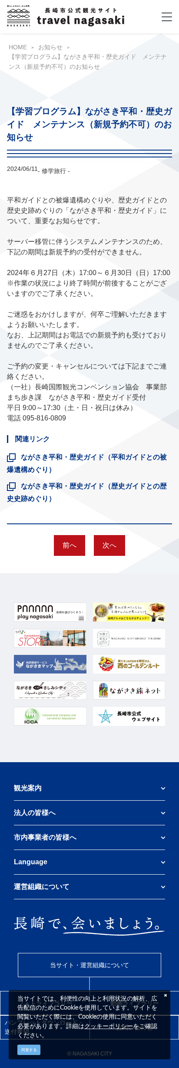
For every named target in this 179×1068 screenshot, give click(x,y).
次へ (109, 545)
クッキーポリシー (108, 1026)
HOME (18, 47)
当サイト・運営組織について (89, 965)
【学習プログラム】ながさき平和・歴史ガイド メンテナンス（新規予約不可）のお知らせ (88, 61)
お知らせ (50, 47)
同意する (29, 1050)
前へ (69, 545)
